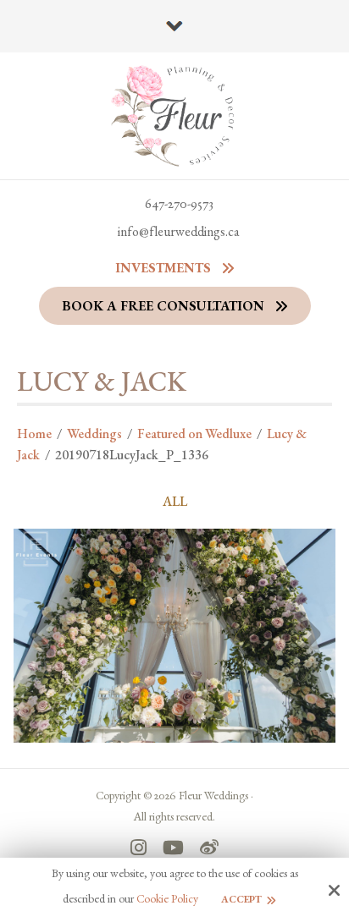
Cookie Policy (167, 899)
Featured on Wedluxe (194, 433)
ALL (175, 501)
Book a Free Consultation (163, 306)
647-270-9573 (179, 203)
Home (34, 433)
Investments (163, 268)
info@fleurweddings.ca (179, 231)
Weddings (94, 433)
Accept (241, 899)
